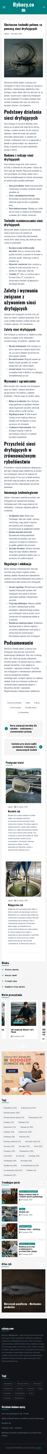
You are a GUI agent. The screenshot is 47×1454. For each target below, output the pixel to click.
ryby (8, 1155)
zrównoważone (24, 712)
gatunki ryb (27, 1127)
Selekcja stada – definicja (12, 1427)
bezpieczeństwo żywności (14, 1117)
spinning (34, 1155)
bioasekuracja (36, 1117)
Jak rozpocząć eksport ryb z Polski (15, 1413)
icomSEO (38, 1447)
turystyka (27, 1160)
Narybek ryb (6, 1423)
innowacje (10, 1136)
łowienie (32, 1170)
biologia (9, 1122)
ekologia (24, 1122)
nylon (28, 702)
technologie (10, 1160)
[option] (23, 1019)
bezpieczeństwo (12, 1112)
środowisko (10, 1175)
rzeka (20, 1155)
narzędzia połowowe (15, 702)
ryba (38, 1146)
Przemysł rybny (11, 981)
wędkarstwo (11, 1165)
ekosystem (10, 1127)
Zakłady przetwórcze (27, 1244)
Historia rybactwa (12, 969)
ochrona (24, 1136)
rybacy (6, 33)
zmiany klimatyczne (30, 1165)
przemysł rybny (33, 1141)
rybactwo (10, 1151)
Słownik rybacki (25, 1226)
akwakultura (11, 1107)
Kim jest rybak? (11, 975)
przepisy (9, 1146)
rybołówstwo (27, 1151)
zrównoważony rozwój (13, 1170)
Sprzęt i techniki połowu (28, 1191)
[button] (22, 1046)
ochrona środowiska (13, 1141)
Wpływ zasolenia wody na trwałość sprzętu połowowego (23, 1418)
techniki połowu (31, 707)
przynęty (25, 1146)
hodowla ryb (25, 1131)
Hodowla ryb (18, 1023)
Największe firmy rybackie (15, 986)
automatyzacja (29, 1107)
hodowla (9, 1131)
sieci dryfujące (16, 707)
